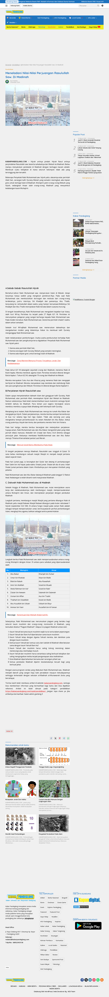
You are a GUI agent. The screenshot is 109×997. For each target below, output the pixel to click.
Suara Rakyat (44, 964)
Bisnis (23, 27)
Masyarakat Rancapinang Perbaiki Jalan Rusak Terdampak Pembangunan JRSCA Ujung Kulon (94, 242)
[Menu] (6, 5)
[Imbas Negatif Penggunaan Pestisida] (20, 756)
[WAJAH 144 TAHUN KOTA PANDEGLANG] (76, 252)
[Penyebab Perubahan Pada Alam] (54, 823)
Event (42, 907)
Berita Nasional (12, 27)
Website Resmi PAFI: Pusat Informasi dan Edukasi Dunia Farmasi (83, 2)
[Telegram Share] (64, 738)
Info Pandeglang (46, 922)
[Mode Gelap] (102, 5)
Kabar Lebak (44, 926)
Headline (54, 917)
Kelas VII (9, 731)
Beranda (8, 65)
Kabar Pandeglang (58, 926)
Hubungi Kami (15, 5)
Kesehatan (52, 27)
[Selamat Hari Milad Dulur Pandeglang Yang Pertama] (76, 262)
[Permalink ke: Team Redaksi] (7, 81)
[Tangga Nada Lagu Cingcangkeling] (54, 756)
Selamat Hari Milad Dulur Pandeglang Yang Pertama (94, 261)
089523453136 (18, 942)
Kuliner (61, 27)
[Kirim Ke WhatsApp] (68, 738)
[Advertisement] (54, 47)
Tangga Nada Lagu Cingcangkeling (51, 767)
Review (55, 955)
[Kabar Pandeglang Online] (14, 12)
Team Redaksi (14, 81)
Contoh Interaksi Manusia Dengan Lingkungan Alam (51, 800)
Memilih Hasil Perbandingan (15, 834)
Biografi (64, 898)
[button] (98, 5)
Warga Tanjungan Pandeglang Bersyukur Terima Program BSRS (93, 232)
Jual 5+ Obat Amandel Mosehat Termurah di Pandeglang (89, 141)
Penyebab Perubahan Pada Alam (50, 834)
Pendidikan (70, 27)
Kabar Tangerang (59, 931)
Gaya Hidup (93, 27)
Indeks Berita (27, 5)
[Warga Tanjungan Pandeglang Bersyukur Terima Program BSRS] (78, 233)
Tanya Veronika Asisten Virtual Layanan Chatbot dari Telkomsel (89, 156)
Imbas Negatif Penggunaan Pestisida (18, 767)
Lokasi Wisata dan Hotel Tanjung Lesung (89, 149)
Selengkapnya (87, 178)
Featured (43, 912)
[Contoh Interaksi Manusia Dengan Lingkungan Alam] (54, 788)
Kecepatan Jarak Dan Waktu (15, 799)
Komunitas (59, 940)
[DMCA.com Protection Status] (81, 907)
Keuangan (54, 936)
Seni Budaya (81, 27)
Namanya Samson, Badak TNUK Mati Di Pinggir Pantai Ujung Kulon (90, 172)
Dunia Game (61, 902)
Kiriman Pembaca (46, 940)
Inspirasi (58, 922)
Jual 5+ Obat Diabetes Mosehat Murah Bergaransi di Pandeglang (89, 164)
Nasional (63, 945)
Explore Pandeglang (54, 907)
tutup (7, 967)
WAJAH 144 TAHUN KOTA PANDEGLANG (94, 252)
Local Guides (52, 945)
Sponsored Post (57, 959)
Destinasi (51, 902)
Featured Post (55, 912)
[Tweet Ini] (55, 738)
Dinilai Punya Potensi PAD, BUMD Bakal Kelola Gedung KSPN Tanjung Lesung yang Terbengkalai (94, 222)
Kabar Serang (45, 931)
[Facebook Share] (51, 738)
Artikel (42, 898)
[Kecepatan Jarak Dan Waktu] (20, 788)
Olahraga (31, 27)
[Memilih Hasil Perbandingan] (20, 823)
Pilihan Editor (44, 955)
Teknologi (41, 27)
